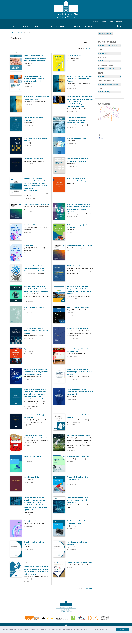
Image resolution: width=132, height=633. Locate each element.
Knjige (37, 26)
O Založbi (25, 26)
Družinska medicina (30, 225)
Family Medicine (29, 245)
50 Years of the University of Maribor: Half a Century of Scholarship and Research (79, 79)
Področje (19, 32)
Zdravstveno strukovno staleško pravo (79, 562)
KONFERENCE (61, 26)
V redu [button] (122, 629)
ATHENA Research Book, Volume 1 (78, 328)
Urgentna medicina (30, 349)
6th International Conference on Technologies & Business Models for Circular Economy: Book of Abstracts (36, 289)
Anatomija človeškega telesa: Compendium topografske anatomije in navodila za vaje (80, 392)
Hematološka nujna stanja (32, 456)
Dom (12, 32)
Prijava (104, 21)
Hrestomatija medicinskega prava (78, 456)
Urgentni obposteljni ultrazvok (34, 307)
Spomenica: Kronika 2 (74, 56)
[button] (109, 134)
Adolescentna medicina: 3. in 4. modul (36, 204)
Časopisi (76, 26)
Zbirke (48, 26)
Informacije (89, 26)
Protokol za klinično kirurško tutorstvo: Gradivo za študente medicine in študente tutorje (77, 120)
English (111, 21)
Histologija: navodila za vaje (33, 521)
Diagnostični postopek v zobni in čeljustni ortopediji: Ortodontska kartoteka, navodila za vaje (34, 79)
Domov (13, 26)
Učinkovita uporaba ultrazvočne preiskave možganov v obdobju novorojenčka (77, 500)
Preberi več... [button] (106, 629)
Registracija (96, 21)
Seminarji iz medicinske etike (76, 138)
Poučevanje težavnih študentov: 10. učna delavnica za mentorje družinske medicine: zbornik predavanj (36, 372)
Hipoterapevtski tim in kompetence (78, 435)
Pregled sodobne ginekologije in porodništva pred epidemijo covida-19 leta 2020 (79, 372)
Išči (120, 26)
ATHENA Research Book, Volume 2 (78, 266)
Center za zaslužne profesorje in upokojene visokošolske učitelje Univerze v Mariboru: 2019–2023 (34, 268)
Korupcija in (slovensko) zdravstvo (78, 307)
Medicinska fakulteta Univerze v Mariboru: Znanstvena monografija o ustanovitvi (36, 331)
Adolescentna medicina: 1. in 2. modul (79, 245)
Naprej (87, 48)
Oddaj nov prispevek (105, 33)
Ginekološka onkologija (31, 477)
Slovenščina (118, 21)
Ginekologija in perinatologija (33, 159)
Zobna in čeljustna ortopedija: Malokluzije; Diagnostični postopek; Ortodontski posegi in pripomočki (35, 58)
